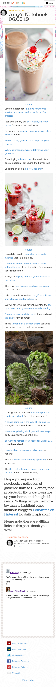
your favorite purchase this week (31, 286)
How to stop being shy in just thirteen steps (28, 431)
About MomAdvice (19, 643)
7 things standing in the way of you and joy (27, 422)
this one (9, 317)
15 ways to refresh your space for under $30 (28, 440)
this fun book (25, 159)
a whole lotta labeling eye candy (29, 459)
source (28, 104)
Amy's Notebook (17, 10)
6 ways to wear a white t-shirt (20, 314)
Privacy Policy (28, 680)
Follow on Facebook (20, 661)
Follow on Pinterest (20, 667)
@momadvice (18, 655)
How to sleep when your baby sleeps (24, 450)
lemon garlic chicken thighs (26, 323)
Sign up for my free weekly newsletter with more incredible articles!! (25, 112)
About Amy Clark (19, 649)
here (20, 546)
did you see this (33, 168)
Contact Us (16, 673)
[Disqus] (28, 600)
